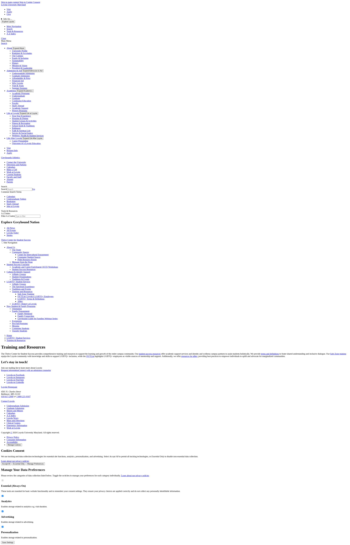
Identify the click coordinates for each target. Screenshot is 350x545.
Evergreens (17, 321)
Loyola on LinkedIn (15, 382)
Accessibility (12, 442)
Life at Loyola (13, 113)
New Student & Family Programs (21, 306)
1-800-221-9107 (23, 396)
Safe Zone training (338, 354)
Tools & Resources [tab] (15, 31)
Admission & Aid (14, 70)
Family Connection (26, 316)
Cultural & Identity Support (18, 272)
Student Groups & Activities (24, 121)
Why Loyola (17, 83)
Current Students (14, 174)
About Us (11, 247)
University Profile (19, 51)
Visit (9, 9)
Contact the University (16, 162)
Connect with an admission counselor (35, 370)
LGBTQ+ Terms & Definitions (31, 299)
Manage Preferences (35, 464)
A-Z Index (11, 415)
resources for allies (189, 356)
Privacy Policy (13, 437)
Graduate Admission (21, 76)
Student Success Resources (23, 269)
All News (11, 228)
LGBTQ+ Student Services (18, 282)
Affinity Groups (19, 274)
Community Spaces (20, 252)
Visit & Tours (18, 86)
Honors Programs (19, 110)
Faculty (15, 103)
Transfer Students (19, 331)
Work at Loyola (13, 172)
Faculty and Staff (14, 177)
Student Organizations (21, 277)
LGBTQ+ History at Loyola (24, 304)
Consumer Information (16, 440)
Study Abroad (18, 106)
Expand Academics (25, 91)
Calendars (11, 167)
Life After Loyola (14, 138)
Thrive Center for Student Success (16, 240)
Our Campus (17, 56)
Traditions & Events (20, 279)
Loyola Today (13, 233)
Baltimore (16, 128)
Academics (11, 91)
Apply (9, 12)
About (9, 48)
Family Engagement (20, 311)
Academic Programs (21, 93)
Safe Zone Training (26, 294)
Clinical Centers (13, 423)
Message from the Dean (22, 262)
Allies (20, 301)
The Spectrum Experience (23, 286)
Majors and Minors (15, 411)
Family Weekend (25, 314)
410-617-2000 (7, 396)
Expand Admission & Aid (32, 71)
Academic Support (20, 108)
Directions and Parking (16, 165)
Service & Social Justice (22, 133)
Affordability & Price (21, 78)
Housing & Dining (20, 118)
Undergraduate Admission (23, 73)
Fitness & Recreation (21, 123)
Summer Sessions (19, 88)
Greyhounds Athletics (10, 157)
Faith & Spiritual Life (21, 131)
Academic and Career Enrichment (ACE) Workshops (35, 267)
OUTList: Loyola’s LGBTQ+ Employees (35, 296)
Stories (9, 235)
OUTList (90, 356)
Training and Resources (22, 291)
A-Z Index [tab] (11, 34)
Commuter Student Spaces (29, 257)
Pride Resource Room (27, 259)
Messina (15, 326)
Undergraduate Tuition (16, 199)
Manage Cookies (14, 445)
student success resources (150, 354)
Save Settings (7, 542)
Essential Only (19, 464)
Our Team (16, 250)
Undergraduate (18, 96)
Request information (10, 370)
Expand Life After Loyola (32, 138)
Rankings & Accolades (22, 53)
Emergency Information (17, 425)
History (15, 63)
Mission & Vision (19, 65)
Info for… (7, 19)
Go (33, 189)
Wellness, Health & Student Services (28, 135)
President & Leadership (22, 68)
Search (4, 43)
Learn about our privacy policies (15, 461)
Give (9, 14)
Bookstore (11, 201)
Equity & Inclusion (20, 58)
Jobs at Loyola (13, 206)
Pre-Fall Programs (20, 323)
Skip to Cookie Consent (29, 2)
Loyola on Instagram (15, 377)
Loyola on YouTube (15, 380)
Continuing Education (21, 101)
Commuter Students (20, 328)
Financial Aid (18, 81)
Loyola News (12, 418)
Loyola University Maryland (13, 5)
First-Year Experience (21, 116)
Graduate (16, 98)
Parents (10, 182)
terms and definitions (270, 354)
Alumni (10, 179)
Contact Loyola (7, 401)
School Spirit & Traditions (23, 126)
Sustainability (18, 61)
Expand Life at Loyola (28, 113)
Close (3, 38)
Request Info (12, 150)
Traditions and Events (21, 289)
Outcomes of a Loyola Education (26, 143)
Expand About (18, 48)
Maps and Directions (15, 420)
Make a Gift (12, 169)
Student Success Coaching (18, 264)
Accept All (6, 464)
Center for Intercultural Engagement (33, 255)
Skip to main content (10, 2)
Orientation (17, 309)
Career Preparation (20, 141)
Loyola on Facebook (15, 375)
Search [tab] (9, 29)
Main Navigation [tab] (14, 26)
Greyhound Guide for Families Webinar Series (38, 318)
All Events (11, 230)
